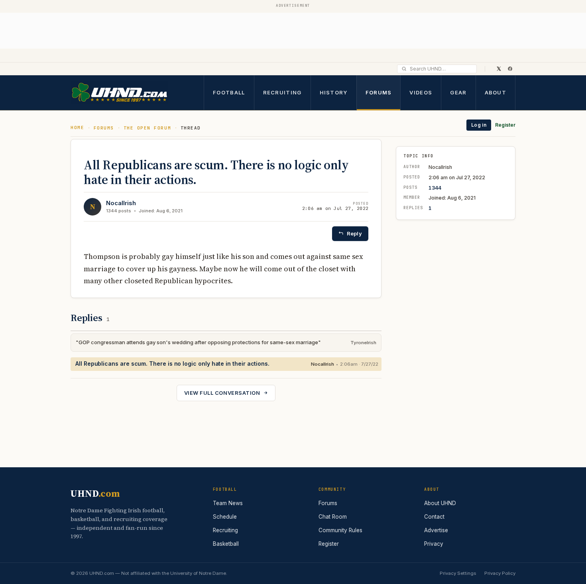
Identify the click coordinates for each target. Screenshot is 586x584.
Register (505, 125)
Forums (379, 92)
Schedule (225, 516)
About (496, 92)
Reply (354, 233)
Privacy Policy (499, 573)
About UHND (440, 503)
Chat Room (333, 516)
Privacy (433, 544)
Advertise (436, 530)
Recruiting (282, 92)
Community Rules (340, 530)
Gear (458, 92)
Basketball (226, 544)
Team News (228, 503)
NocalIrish (121, 203)
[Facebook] (509, 68)
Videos (420, 92)
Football (229, 92)
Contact (434, 516)
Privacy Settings (458, 573)
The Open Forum (147, 128)
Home (77, 127)
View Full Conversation (222, 393)
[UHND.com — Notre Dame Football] (119, 92)
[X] (498, 68)
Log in (478, 125)
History (334, 92)
